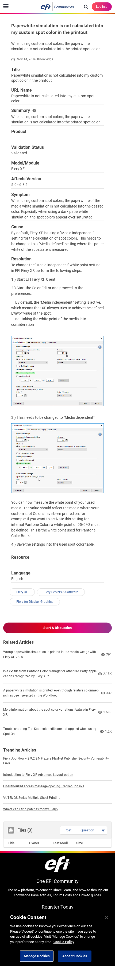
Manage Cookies (37, 956)
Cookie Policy (63, 942)
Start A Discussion (57, 628)
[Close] (106, 917)
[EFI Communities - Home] (57, 6)
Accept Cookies (74, 956)
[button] (68, 830)
